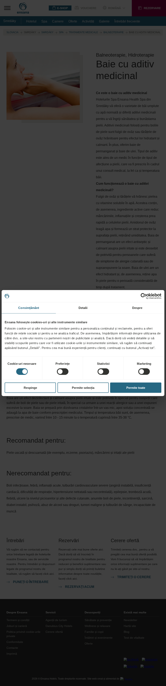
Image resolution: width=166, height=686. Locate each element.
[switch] (62, 371)
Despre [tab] (137, 307)
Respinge (30, 387)
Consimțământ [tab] (28, 307)
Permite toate (135, 387)
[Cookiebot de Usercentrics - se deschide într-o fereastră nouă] (143, 296)
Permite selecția (83, 387)
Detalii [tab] (83, 307)
